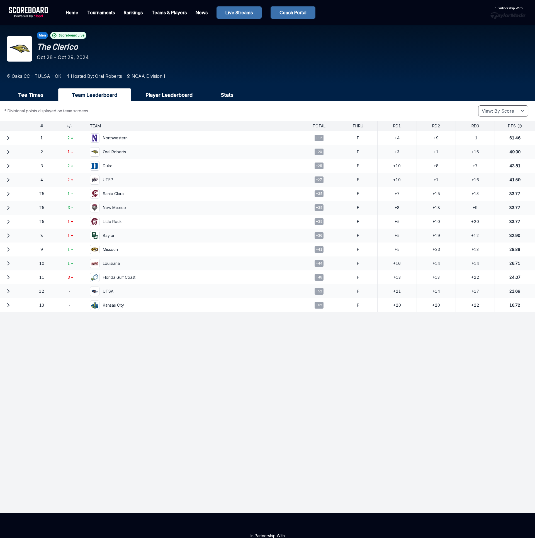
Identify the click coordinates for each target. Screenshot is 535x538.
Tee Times (30, 95)
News (202, 12)
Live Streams (239, 12)
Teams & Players (169, 12)
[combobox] (503, 111)
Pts (512, 125)
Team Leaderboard (94, 95)
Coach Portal (293, 12)
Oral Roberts (108, 76)
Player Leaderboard (169, 95)
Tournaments (101, 12)
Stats (227, 95)
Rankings (133, 12)
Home (72, 12)
